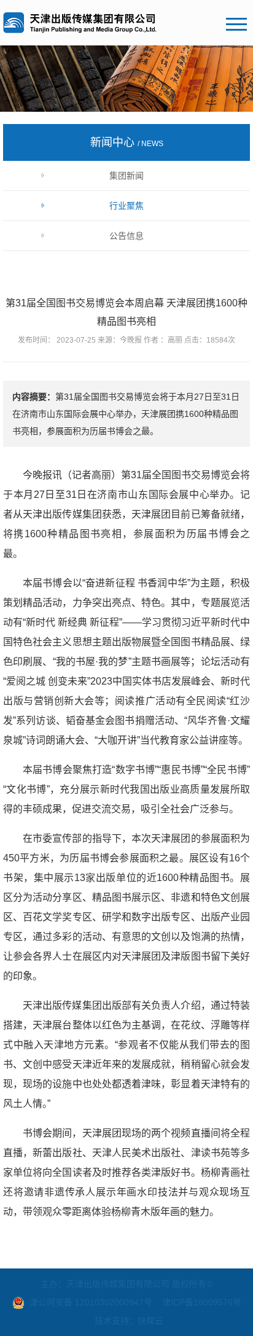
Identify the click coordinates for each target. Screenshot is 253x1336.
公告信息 (126, 236)
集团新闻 (126, 176)
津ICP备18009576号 (201, 1302)
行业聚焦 (126, 206)
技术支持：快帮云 (129, 1321)
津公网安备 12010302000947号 (90, 1302)
